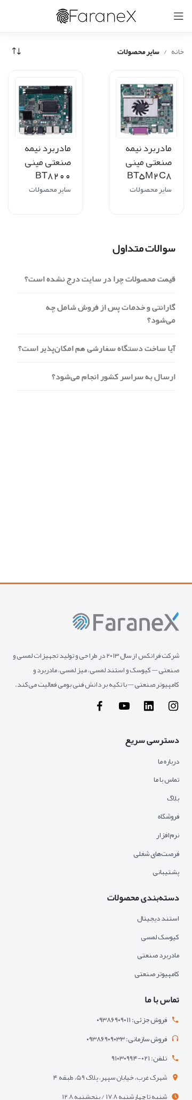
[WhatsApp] (100, 710)
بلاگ (173, 798)
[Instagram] (173, 710)
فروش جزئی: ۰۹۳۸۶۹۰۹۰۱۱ (132, 1020)
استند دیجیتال (158, 918)
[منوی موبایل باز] (178, 16)
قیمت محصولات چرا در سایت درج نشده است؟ (100, 278)
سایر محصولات (151, 189)
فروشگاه (168, 816)
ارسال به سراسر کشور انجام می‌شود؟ (113, 376)
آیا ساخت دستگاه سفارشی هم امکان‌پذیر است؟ (96, 348)
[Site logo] (96, 18)
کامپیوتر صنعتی (156, 974)
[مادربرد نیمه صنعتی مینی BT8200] (45, 107)
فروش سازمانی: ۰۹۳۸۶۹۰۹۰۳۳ (126, 1039)
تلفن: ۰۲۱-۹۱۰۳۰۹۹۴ (139, 1058)
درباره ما (168, 761)
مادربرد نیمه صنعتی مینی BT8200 (48, 161)
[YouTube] (124, 710)
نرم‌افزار (167, 835)
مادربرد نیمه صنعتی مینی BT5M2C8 (148, 161)
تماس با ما (166, 779)
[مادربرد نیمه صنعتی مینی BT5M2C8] (146, 107)
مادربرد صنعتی (158, 955)
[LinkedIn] (149, 710)
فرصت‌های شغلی (156, 853)
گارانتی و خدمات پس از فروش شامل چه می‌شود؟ (110, 313)
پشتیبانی (166, 872)
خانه (177, 51)
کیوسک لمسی (160, 937)
